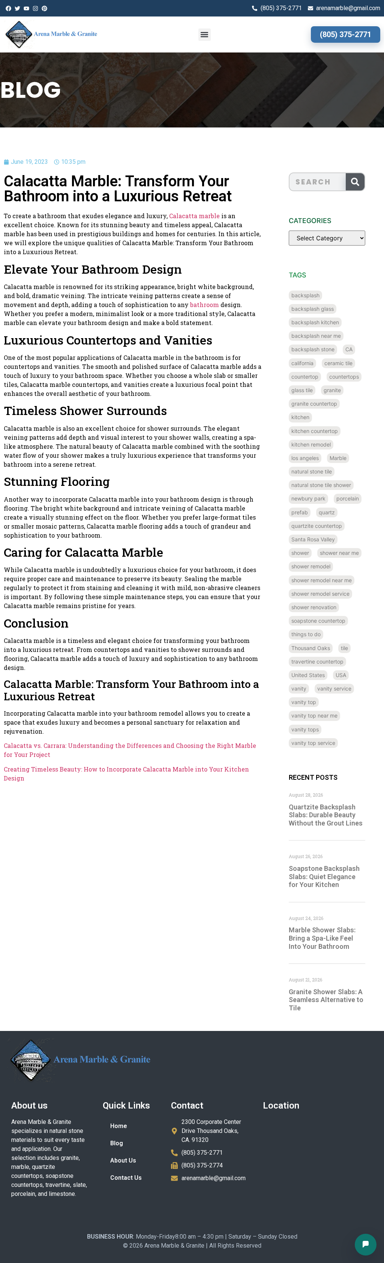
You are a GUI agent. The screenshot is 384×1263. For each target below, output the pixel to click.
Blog (116, 1143)
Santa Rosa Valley (313, 539)
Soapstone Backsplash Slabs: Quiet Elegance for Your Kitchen (324, 876)
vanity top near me (314, 715)
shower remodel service (320, 593)
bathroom (204, 305)
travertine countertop (317, 661)
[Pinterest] (44, 8)
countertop (304, 376)
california (302, 363)
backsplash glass (312, 309)
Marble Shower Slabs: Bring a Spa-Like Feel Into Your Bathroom (322, 938)
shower (300, 553)
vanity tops (305, 729)
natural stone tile (311, 471)
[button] (204, 34)
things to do (306, 634)
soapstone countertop (318, 620)
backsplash (305, 295)
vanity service (334, 688)
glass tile (302, 390)
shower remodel (310, 566)
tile (344, 648)
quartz (327, 512)
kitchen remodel (311, 444)
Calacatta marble (194, 216)
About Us (123, 1160)
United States (308, 675)
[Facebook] (8, 8)
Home (118, 1126)
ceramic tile (338, 363)
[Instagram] (35, 8)
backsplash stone (312, 349)
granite (332, 390)
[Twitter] (17, 8)
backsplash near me (316, 336)
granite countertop (314, 403)
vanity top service (313, 743)
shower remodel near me (321, 580)
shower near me (339, 553)
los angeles (305, 458)
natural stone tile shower (321, 485)
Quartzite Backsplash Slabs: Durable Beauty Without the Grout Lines (326, 815)
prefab (299, 512)
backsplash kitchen (315, 322)
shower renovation (313, 607)
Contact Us (126, 1177)
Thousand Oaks (310, 648)
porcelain (347, 498)
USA (341, 675)
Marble (338, 458)
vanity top (303, 702)
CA (348, 349)
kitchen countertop (314, 431)
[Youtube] (26, 8)
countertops (344, 376)
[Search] (355, 181)
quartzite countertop (316, 526)
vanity (298, 688)
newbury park (308, 498)
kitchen (300, 417)
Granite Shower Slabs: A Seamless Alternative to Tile (326, 1000)
